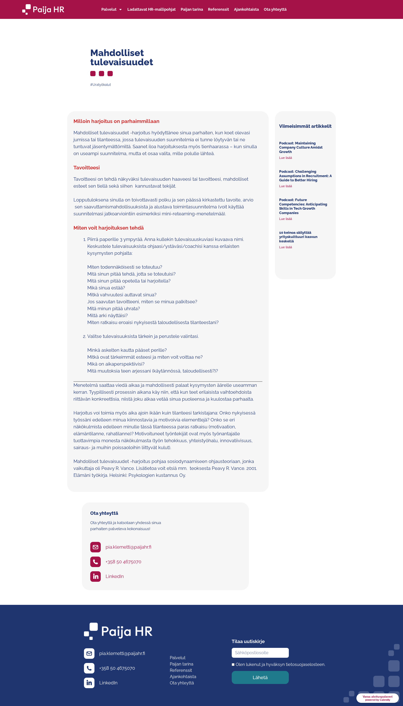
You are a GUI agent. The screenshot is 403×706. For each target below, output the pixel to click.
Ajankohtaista (246, 9)
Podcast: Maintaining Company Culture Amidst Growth (301, 147)
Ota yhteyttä (275, 9)
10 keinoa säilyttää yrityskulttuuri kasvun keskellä (298, 236)
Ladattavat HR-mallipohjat (151, 9)
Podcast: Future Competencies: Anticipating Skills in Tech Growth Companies (303, 206)
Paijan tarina (192, 9)
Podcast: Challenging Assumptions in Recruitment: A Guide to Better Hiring (305, 175)
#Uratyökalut (100, 85)
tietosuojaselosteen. (305, 664)
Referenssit (218, 9)
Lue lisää (285, 158)
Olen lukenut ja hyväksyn (280, 664)
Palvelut (108, 9)
